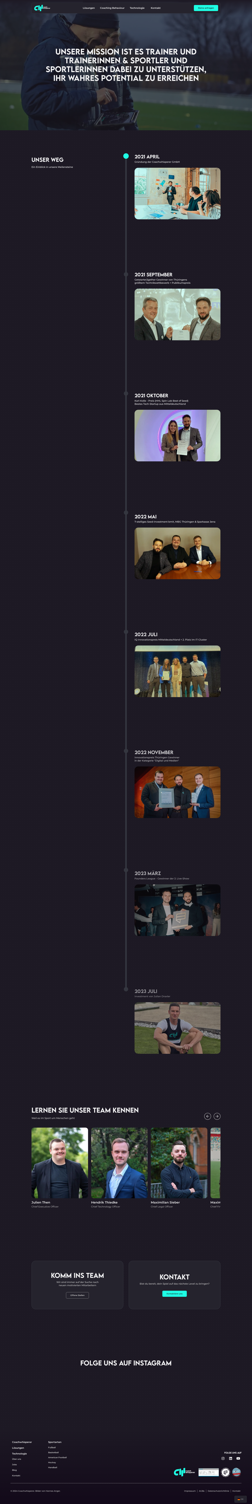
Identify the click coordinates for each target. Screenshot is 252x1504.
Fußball (52, 1447)
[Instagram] (223, 1458)
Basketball (53, 1452)
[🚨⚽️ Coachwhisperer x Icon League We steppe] (193, 1387)
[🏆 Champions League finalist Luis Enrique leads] (103, 1387)
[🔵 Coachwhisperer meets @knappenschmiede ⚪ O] (59, 1387)
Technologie (19, 1453)
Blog (14, 1470)
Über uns (16, 1459)
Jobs (14, 1464)
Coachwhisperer (22, 1442)
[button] (207, 1116)
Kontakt (16, 1475)
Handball (52, 1467)
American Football (57, 1457)
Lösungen (18, 1447)
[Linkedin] (230, 1458)
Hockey (52, 1462)
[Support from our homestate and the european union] (148, 1387)
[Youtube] (238, 1458)
